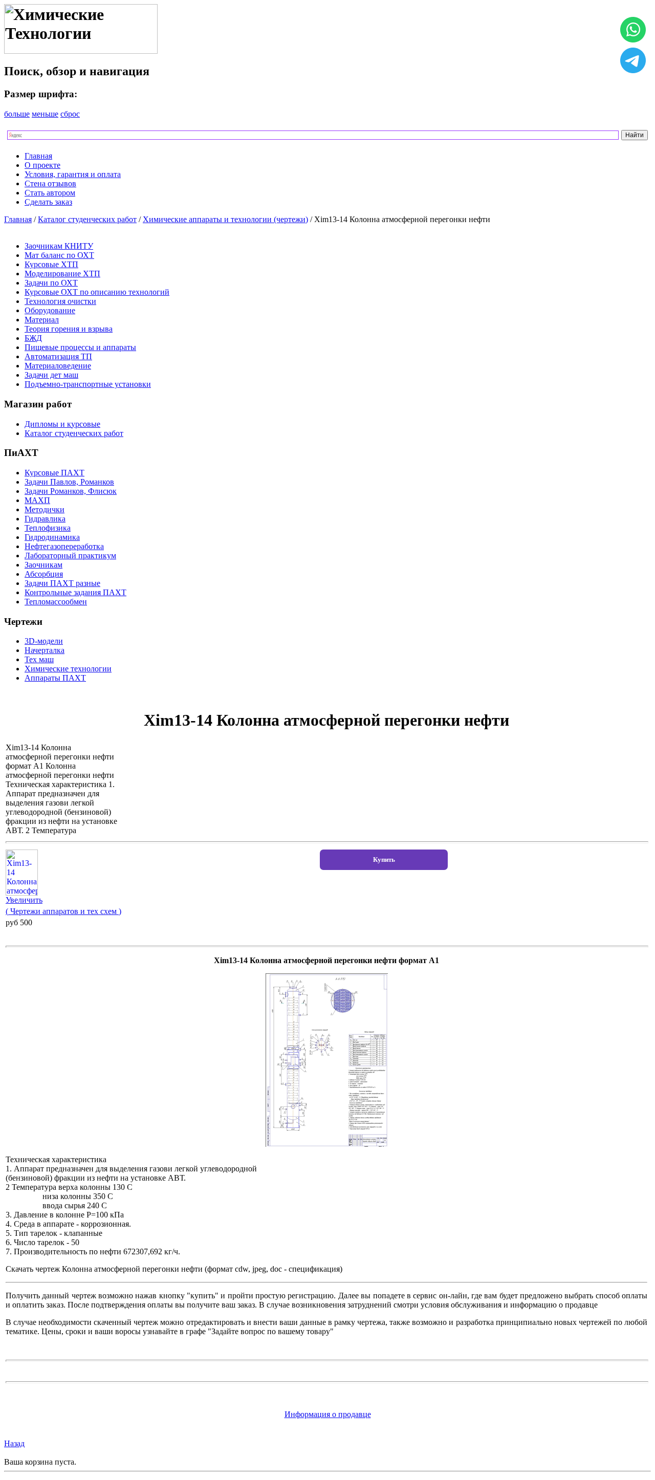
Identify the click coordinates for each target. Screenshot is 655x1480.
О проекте (42, 165)
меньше (45, 114)
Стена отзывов (50, 183)
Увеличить (24, 900)
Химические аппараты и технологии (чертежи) (225, 219)
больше (17, 114)
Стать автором (50, 192)
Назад (14, 1443)
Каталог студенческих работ (87, 219)
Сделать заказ (48, 202)
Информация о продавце (328, 1414)
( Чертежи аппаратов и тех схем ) (63, 911)
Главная (38, 155)
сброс (70, 114)
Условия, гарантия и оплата (73, 174)
